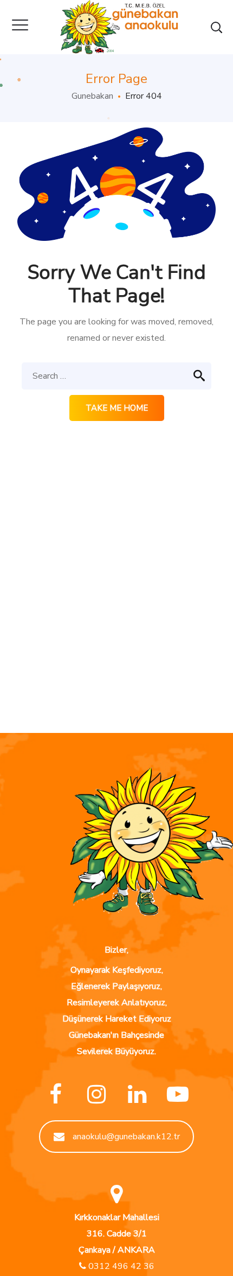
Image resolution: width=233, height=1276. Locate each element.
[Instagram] (96, 1094)
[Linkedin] (137, 1094)
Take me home (117, 408)
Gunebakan (92, 96)
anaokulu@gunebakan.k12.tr (126, 1137)
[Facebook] (55, 1094)
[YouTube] (177, 1094)
